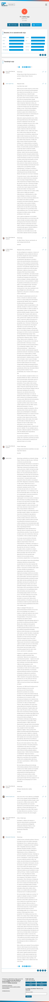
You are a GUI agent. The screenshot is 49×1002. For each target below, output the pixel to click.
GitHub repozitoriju (12, 982)
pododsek (28, 43)
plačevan (28, 46)
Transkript (38, 24)
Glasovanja (26, 24)
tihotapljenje (5, 49)
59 (28, 966)
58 (26, 966)
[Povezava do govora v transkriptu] (43, 72)
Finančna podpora (5, 988)
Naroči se (28, 996)
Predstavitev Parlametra (7, 985)
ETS (4, 40)
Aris (26, 40)
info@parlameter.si (6, 990)
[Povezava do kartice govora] (45, 72)
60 (29, 966)
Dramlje (27, 49)
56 (22, 966)
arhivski (4, 46)
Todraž (27, 37)
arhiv (4, 43)
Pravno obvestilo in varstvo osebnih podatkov (11, 986)
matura (4, 37)
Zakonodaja (14, 24)
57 (24, 966)
